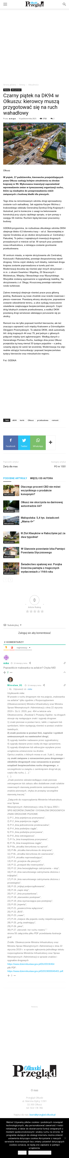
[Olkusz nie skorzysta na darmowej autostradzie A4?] (11, 506)
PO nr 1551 (60, 466)
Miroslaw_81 (14, 685)
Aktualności (33, 84)
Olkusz (31, 420)
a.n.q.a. (12, 118)
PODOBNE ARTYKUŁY (15, 478)
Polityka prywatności (40, 1152)
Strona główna (9, 84)
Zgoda (22, 1152)
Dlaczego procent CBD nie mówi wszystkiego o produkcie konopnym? (40, 490)
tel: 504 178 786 (34, 1107)
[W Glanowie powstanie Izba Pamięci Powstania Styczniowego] (11, 552)
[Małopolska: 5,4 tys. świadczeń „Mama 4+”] (11, 520)
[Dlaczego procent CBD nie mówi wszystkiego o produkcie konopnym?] (11, 490)
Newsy (22, 84)
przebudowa (42, 420)
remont (55, 420)
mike (30, 689)
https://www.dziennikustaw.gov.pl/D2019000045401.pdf (35, 971)
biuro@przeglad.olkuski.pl (43, 1114)
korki (22, 420)
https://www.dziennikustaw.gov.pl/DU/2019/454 (30, 964)
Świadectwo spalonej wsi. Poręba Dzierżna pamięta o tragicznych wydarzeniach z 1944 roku (41, 568)
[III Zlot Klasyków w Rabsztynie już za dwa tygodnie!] (11, 537)
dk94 (14, 420)
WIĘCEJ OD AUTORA (41, 478)
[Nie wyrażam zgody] (65, 1138)
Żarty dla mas (10, 466)
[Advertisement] (34, 45)
